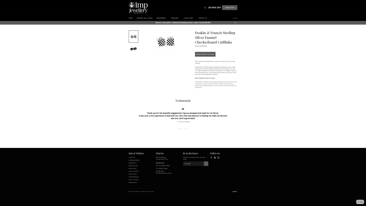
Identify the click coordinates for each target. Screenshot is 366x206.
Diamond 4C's (133, 163)
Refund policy (133, 182)
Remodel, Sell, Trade (144, 18)
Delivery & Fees (133, 166)
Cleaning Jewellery (134, 160)
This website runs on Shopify (147, 191)
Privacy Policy (133, 174)
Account (235, 18)
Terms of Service (134, 171)
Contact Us (202, 18)
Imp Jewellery (136, 191)
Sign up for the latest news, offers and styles (194, 158)
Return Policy (133, 168)
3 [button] (184, 128)
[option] (183, 115)
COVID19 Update (134, 177)
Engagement (161, 18)
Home (131, 18)
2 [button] (181, 128)
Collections (188, 18)
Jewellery (175, 18)
